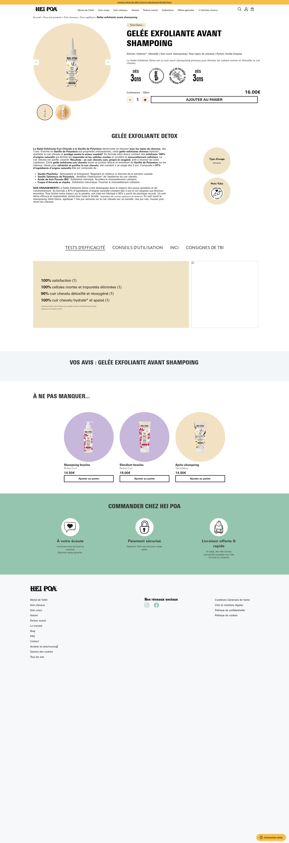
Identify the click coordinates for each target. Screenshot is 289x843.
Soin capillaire (87, 17)
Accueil (37, 17)
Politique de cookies (226, 615)
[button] (108, 62)
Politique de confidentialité (230, 610)
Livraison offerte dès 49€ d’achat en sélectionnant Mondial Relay (144, 2)
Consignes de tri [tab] (205, 247)
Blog (32, 631)
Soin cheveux (120, 10)
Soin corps (103, 10)
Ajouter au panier (204, 99)
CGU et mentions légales (229, 605)
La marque (36, 625)
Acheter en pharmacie (42, 646)
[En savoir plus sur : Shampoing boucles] (89, 437)
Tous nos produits (52, 17)
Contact (34, 641)
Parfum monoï (150, 10)
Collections (168, 10)
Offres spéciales (186, 10)
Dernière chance (209, 10)
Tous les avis (37, 657)
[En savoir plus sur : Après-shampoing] (200, 437)
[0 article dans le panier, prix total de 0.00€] (252, 9)
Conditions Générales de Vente (232, 599)
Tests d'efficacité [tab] (85, 247)
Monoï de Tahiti (86, 10)
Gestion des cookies (41, 651)
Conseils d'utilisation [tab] (137, 247)
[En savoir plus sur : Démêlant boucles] (144, 437)
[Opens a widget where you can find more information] (271, 837)
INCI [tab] (174, 247)
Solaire (135, 10)
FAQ (32, 636)
